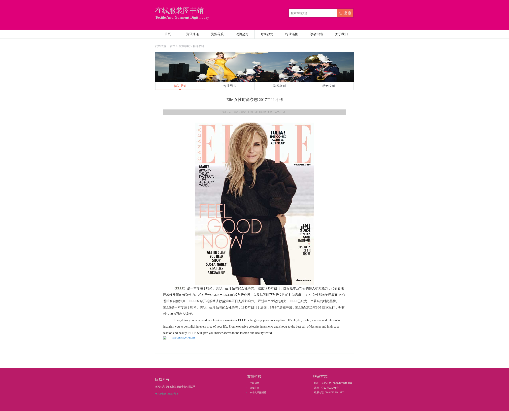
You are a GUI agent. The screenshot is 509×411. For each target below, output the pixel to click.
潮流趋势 (242, 34)
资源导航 (217, 34)
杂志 (251, 288)
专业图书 (229, 86)
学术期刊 (279, 86)
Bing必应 (254, 387)
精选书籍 (198, 46)
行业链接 (291, 34)
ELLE (180, 288)
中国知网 (254, 383)
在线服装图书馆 (179, 11)
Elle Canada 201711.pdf (183, 337)
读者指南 (316, 34)
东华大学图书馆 (258, 392)
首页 (167, 34)
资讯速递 (192, 34)
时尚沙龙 (266, 34)
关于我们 (341, 34)
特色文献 (328, 86)
